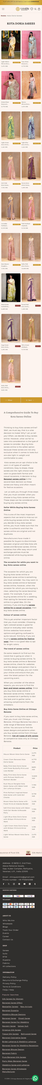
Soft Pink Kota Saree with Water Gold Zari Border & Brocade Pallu (5, 184)
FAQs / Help (8, 990)
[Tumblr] (35, 883)
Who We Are (8, 920)
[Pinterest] (19, 883)
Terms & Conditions (12, 987)
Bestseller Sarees (10, 1007)
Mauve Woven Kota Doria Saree (25, 103)
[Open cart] (39, 9)
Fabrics (6, 963)
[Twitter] (9, 883)
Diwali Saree (24, 1018)
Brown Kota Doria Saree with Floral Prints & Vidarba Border (25, 184)
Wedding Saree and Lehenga (15, 1065)
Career (6, 936)
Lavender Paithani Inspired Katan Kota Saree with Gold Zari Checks (5, 225)
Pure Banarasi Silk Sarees (14, 1057)
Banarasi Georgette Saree (14, 1038)
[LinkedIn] (30, 883)
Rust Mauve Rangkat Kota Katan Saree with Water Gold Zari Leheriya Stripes (5, 265)
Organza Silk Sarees (11, 1030)
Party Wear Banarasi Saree (14, 1061)
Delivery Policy (9, 977)
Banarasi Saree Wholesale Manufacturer (14, 1070)
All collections (9, 966)
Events (6, 933)
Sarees (6, 950)
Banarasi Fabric (9, 1053)
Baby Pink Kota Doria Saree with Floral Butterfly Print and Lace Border (5, 387)
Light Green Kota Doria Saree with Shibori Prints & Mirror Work (5, 144)
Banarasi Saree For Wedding (15, 1022)
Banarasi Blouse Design (13, 1049)
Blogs (5, 927)
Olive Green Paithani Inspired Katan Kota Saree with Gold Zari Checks (25, 346)
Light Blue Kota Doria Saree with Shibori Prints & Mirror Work (25, 144)
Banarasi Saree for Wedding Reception (20, 1045)
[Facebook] (3, 883)
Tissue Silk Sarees (10, 1034)
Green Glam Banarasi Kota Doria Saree (5, 103)
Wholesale (7, 924)
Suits (5, 953)
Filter (10, 400)
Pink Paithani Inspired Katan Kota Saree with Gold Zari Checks (26, 225)
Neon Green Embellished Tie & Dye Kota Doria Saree (5, 306)
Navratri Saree (9, 1026)
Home (3, 16)
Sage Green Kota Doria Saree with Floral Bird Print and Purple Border (5, 346)
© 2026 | (8, 1078)
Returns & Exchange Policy (15, 980)
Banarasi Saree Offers (12, 1003)
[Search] (35, 9)
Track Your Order (11, 930)
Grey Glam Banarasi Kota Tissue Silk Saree (25, 63)
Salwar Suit (23, 1026)
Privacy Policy (9, 983)
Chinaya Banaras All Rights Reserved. (24, 1079)
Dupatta (6, 960)
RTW (5, 957)
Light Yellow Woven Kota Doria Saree (5, 63)
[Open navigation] (3, 9)
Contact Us (8, 940)
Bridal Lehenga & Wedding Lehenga (19, 1042)
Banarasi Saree (9, 1018)
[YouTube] (24, 883)
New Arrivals (26, 1007)
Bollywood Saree (28, 1034)
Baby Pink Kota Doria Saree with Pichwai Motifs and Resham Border (25, 265)
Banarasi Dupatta (10, 1010)
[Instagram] (14, 883)
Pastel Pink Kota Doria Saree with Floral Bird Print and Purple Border (26, 306)
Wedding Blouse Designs (14, 1014)
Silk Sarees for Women (12, 999)
